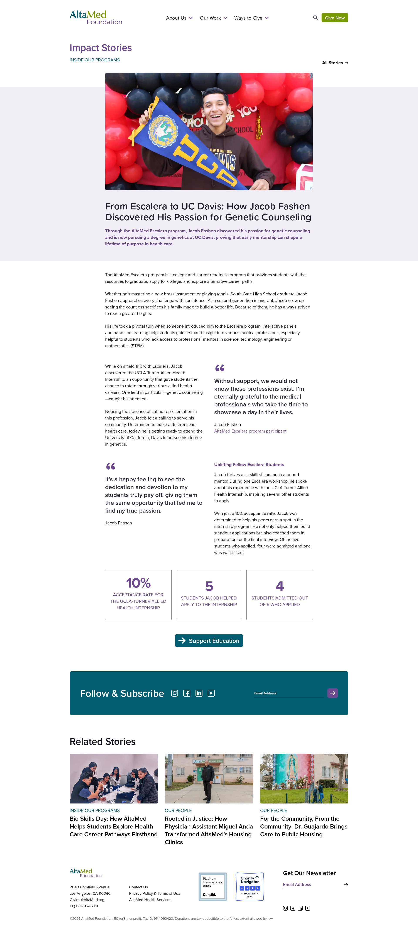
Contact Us (138, 887)
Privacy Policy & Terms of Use (154, 893)
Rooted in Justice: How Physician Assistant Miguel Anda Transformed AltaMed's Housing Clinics (209, 830)
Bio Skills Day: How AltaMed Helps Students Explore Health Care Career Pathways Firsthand (114, 826)
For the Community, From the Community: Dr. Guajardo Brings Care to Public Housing (303, 826)
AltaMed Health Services (150, 899)
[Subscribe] (332, 693)
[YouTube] (211, 693)
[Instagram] (174, 693)
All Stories (332, 62)
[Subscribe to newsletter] (345, 885)
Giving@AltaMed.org (87, 899)
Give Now (335, 17)
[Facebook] (186, 693)
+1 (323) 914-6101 (84, 906)
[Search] (315, 17)
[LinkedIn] (199, 693)
